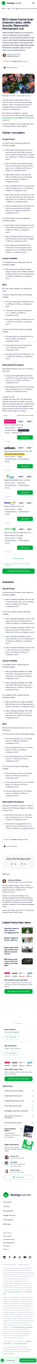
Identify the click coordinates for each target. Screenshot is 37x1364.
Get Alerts (12, 1053)
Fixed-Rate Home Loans (13, 1106)
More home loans (18, 558)
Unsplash (27, 95)
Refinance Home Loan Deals (18, 1079)
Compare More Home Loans (18, 571)
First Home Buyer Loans (13, 1123)
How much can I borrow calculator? (13, 1117)
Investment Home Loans (13, 1096)
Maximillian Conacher (15, 95)
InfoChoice (28, 1341)
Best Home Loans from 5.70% (18, 991)
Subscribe (12, 1037)
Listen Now (20, 1177)
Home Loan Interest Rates (13, 1091)
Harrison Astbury (14, 880)
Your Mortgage (7, 1343)
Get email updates (12, 67)
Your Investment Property (20, 1343)
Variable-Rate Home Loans (14, 1101)
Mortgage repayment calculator (16, 1111)
